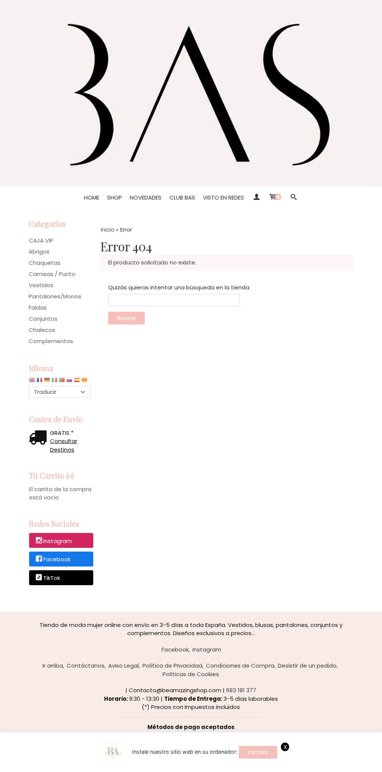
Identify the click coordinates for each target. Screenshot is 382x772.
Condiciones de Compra (240, 665)
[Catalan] (85, 381)
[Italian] (54, 381)
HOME (91, 197)
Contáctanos (85, 665)
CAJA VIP (41, 240)
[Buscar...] (293, 197)
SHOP (114, 197)
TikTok (51, 578)
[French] (40, 381)
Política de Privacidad (172, 665)
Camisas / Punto (52, 274)
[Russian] (69, 381)
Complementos (51, 341)
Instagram (57, 541)
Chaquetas (44, 263)
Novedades (146, 197)
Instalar (258, 752)
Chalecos (42, 330)
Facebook (57, 560)
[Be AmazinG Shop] (191, 93)
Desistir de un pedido (307, 665)
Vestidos (41, 285)
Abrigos (39, 251)
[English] (32, 381)
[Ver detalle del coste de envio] (39, 438)
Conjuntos (43, 319)
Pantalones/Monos (55, 296)
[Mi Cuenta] (256, 197)
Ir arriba (53, 665)
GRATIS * (61, 433)
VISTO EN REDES (223, 197)
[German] (47, 381)
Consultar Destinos (63, 445)
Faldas (38, 307)
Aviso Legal (123, 665)
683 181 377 (241, 690)
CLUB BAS (182, 197)
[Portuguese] (62, 381)
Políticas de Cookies (191, 674)
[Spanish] (77, 381)
